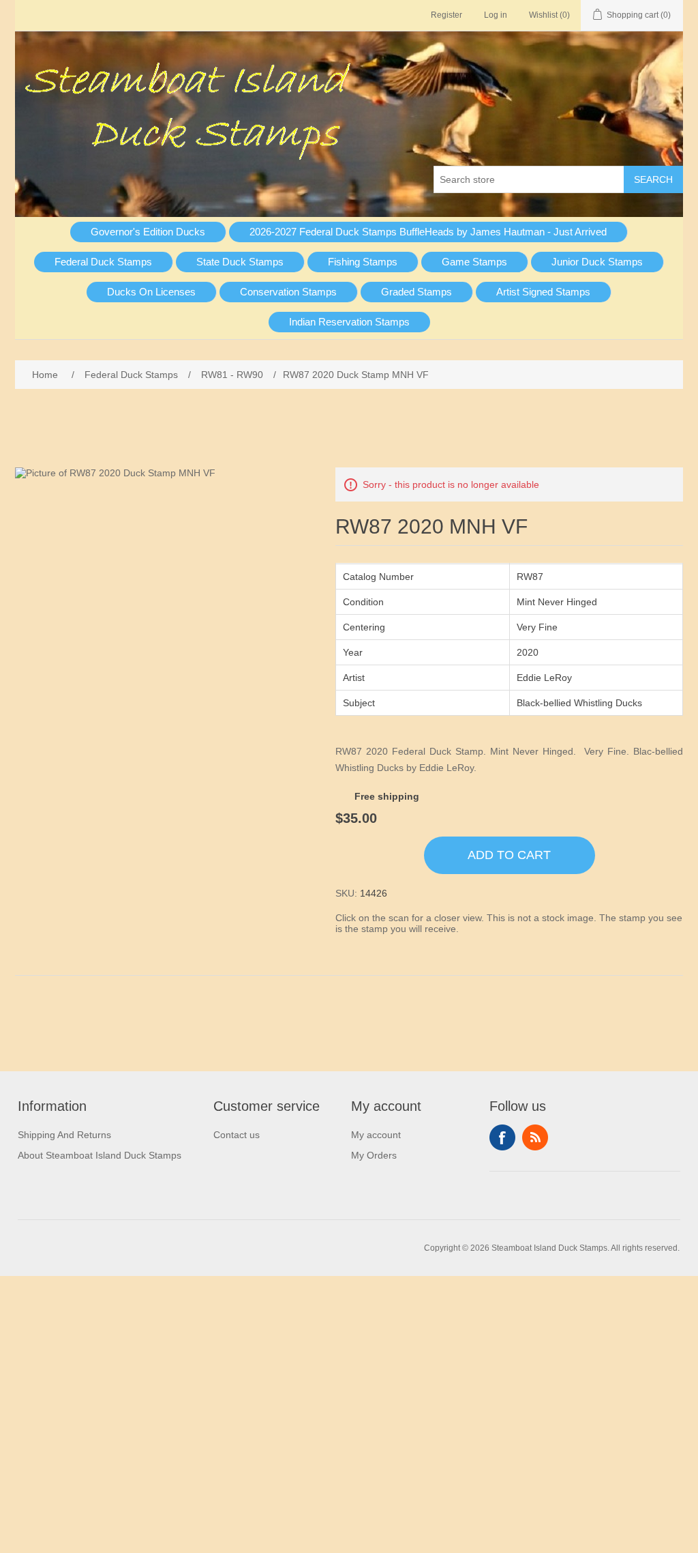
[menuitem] (148, 232)
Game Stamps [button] (474, 261)
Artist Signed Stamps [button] (543, 291)
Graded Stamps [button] (416, 291)
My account (376, 1134)
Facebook (502, 1137)
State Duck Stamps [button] (240, 261)
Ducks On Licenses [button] (151, 291)
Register (446, 15)
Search (653, 179)
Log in (495, 15)
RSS (535, 1137)
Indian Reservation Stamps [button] (349, 322)
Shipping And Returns (64, 1134)
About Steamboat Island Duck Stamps (99, 1155)
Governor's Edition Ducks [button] (148, 231)
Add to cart (509, 855)
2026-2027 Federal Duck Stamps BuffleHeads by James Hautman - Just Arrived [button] (428, 231)
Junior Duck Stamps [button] (597, 261)
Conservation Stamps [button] (288, 291)
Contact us (236, 1134)
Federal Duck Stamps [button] (103, 261)
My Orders (374, 1155)
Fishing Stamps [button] (362, 261)
